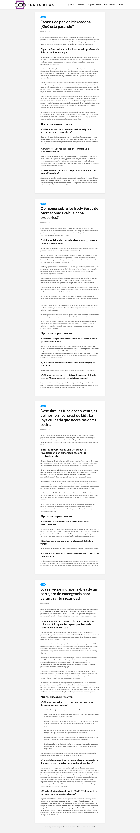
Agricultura (70, 5)
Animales (80, 5)
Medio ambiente (109, 5)
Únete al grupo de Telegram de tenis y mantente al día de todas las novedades (70, 827)
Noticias (121, 5)
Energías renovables (94, 5)
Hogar (43, 17)
